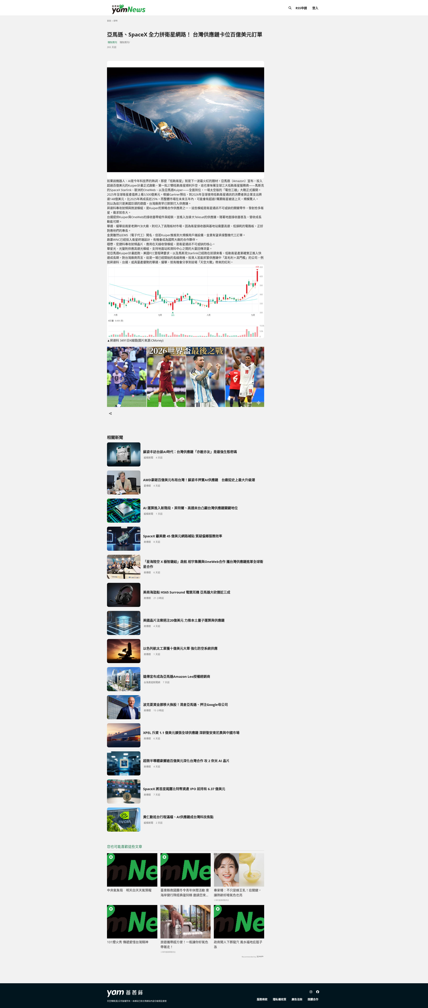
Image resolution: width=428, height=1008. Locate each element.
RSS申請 (301, 8)
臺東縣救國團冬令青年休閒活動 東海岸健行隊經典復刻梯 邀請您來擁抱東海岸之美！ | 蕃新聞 (184, 892)
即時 (116, 20)
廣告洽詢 (297, 999)
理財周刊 (112, 42)
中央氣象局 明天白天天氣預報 (129, 890)
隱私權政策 (279, 999)
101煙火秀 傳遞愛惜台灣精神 (127, 942)
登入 (315, 8)
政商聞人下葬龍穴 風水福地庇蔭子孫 (238, 944)
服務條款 (262, 999)
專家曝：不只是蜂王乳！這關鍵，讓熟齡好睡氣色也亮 (237, 892)
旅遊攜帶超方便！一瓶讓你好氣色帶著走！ (184, 944)
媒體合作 (313, 999)
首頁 (109, 20)
